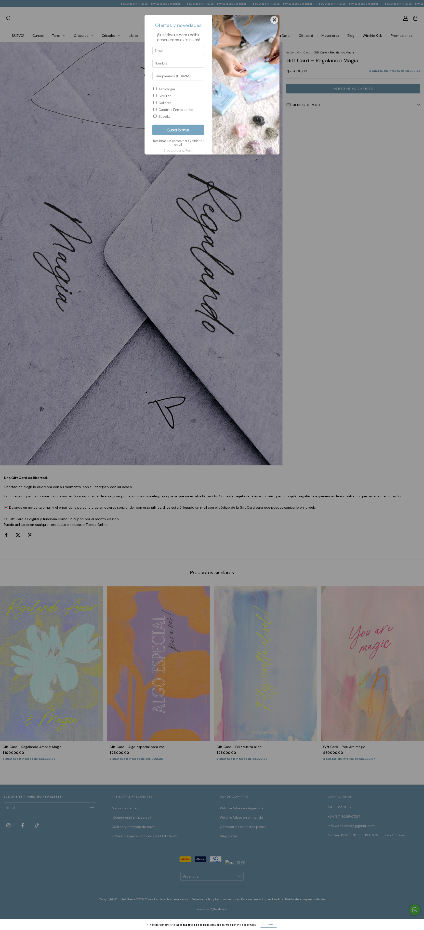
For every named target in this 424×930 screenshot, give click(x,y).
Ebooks (165, 116)
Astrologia (167, 89)
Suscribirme (178, 130)
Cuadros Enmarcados (176, 109)
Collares (165, 103)
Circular (165, 96)
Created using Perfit (178, 150)
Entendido (269, 924)
